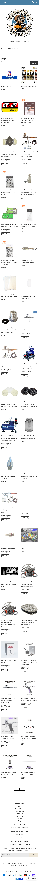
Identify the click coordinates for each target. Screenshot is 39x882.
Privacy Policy (19, 816)
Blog (19, 821)
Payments (19, 818)
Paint (9, 48)
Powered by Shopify (26, 871)
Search (19, 806)
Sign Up (33, 854)
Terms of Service (19, 809)
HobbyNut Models (15, 871)
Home (2, 48)
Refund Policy (19, 813)
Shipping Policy (19, 811)
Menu (5, 2)
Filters (33, 63)
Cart (36, 2)
